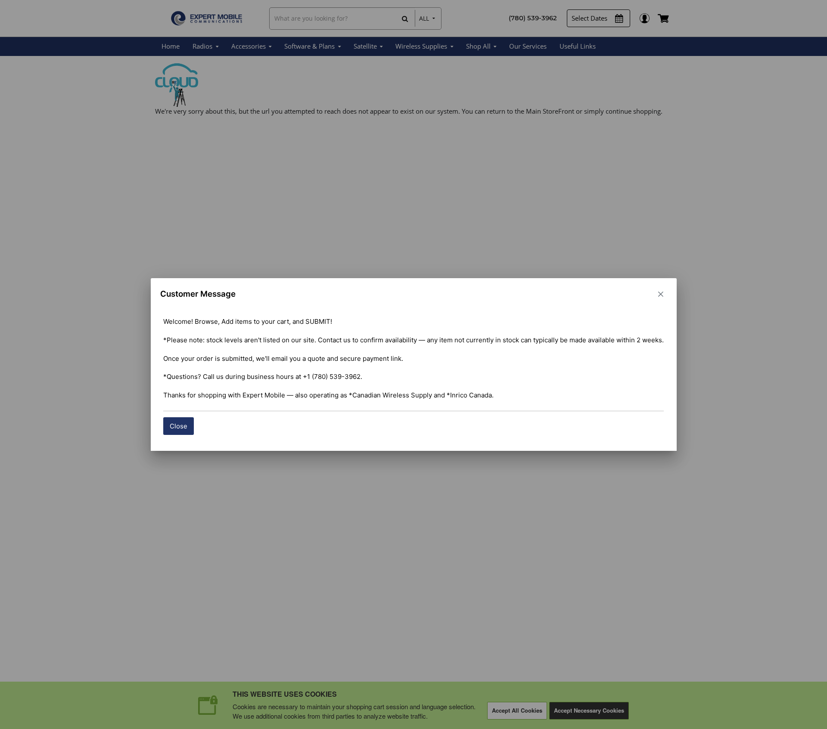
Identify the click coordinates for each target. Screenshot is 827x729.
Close (178, 426)
